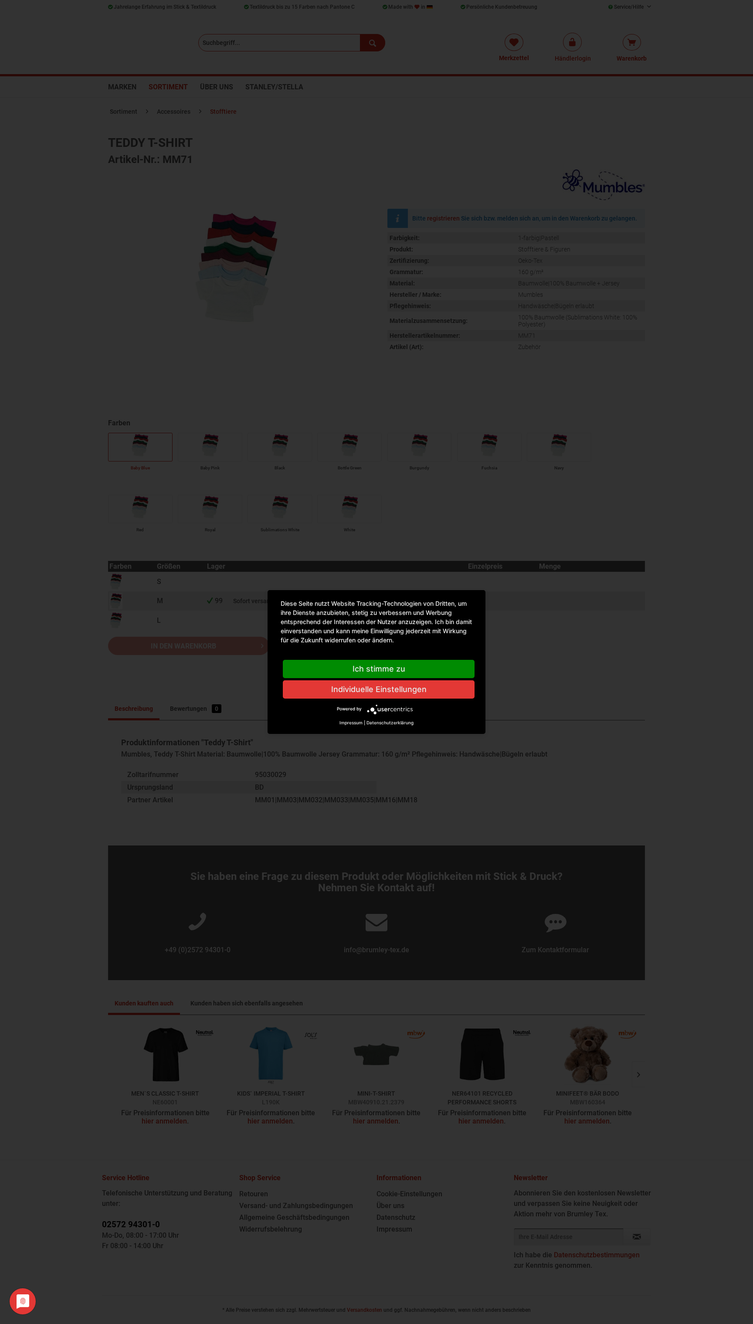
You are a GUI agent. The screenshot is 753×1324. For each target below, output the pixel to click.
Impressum (351, 722)
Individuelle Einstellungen (379, 689)
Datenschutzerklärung (390, 722)
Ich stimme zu (379, 668)
